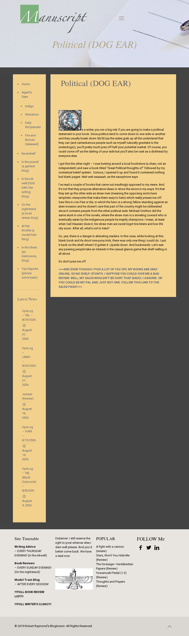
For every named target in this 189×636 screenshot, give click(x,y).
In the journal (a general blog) (30, 166)
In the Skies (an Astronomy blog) (29, 254)
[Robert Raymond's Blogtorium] (53, 18)
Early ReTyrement (30, 125)
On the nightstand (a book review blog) (30, 211)
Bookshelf (28, 153)
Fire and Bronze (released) (30, 140)
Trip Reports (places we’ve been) (30, 273)
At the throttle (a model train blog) (29, 232)
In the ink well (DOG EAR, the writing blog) (28, 187)
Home (26, 84)
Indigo (29, 106)
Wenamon (30, 114)
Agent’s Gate (27, 94)
